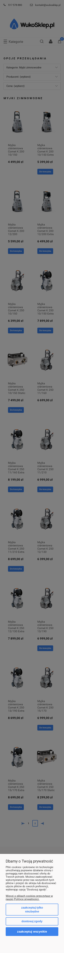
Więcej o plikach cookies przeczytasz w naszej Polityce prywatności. (29, 897)
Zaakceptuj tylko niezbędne (32, 909)
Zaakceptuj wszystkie (32, 931)
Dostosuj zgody (32, 921)
